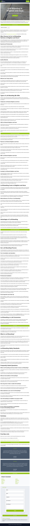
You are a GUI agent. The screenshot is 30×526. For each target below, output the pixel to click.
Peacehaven (3, 480)
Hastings (16, 483)
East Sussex (17, 482)
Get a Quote (14, 15)
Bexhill (16, 481)
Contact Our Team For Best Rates (15, 133)
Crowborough (17, 480)
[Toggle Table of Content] (8, 27)
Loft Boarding (27, 21)
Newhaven (2, 482)
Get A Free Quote (15, 473)
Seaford (2, 483)
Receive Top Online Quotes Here (15, 229)
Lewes (2, 481)
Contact (28, 1)
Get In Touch (15, 515)
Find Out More (15, 325)
